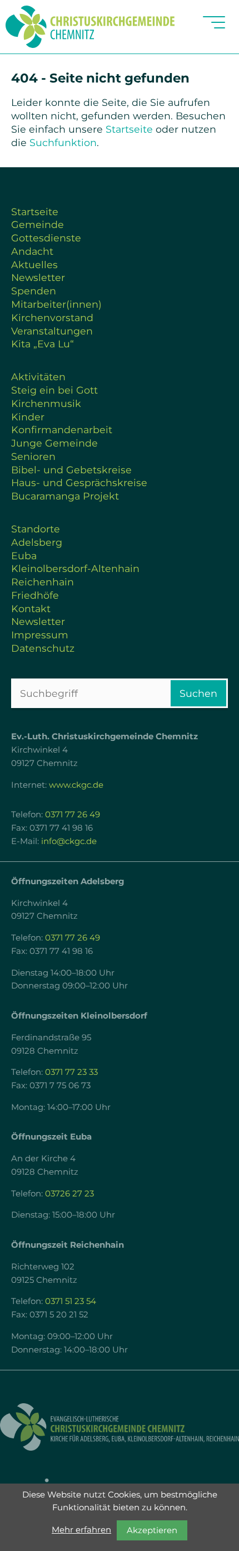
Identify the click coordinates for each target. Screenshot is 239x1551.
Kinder (27, 417)
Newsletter (38, 277)
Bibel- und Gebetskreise (71, 470)
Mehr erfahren (81, 1530)
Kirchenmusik (46, 403)
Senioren (33, 456)
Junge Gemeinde (54, 443)
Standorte (35, 529)
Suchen (198, 693)
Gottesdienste (46, 238)
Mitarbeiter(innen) (56, 304)
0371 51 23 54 (70, 1301)
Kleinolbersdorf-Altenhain (75, 568)
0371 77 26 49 (72, 815)
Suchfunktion (63, 142)
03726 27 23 (69, 1194)
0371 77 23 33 (71, 1072)
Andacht (32, 251)
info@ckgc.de (69, 841)
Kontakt (31, 608)
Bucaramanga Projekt (65, 496)
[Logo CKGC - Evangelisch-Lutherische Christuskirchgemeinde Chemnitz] (119, 1427)
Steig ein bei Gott (54, 390)
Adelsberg (36, 542)
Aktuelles (34, 264)
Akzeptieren (152, 1530)
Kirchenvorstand (52, 317)
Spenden (33, 291)
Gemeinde (37, 224)
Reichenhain (42, 582)
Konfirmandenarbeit (61, 429)
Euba (24, 555)
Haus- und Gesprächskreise (79, 482)
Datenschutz (42, 648)
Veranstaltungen (52, 331)
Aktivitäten (38, 376)
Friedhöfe (35, 595)
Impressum (39, 635)
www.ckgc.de (76, 785)
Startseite (129, 129)
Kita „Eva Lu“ (42, 344)
